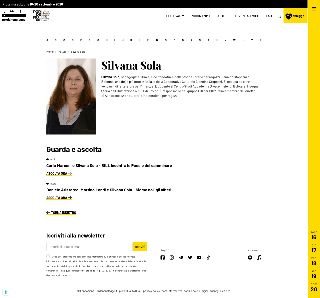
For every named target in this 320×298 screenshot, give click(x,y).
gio (313, 248)
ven (313, 261)
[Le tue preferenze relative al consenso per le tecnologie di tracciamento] (6, 292)
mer (314, 235)
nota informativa (172, 290)
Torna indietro (63, 212)
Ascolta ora (56, 173)
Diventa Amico (247, 16)
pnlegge (295, 16)
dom (313, 287)
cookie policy (192, 290)
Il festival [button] (171, 16)
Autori (222, 16)
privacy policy (151, 290)
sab (313, 274)
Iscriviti (139, 246)
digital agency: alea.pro (216, 290)
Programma (201, 16)
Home (50, 51)
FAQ (269, 16)
